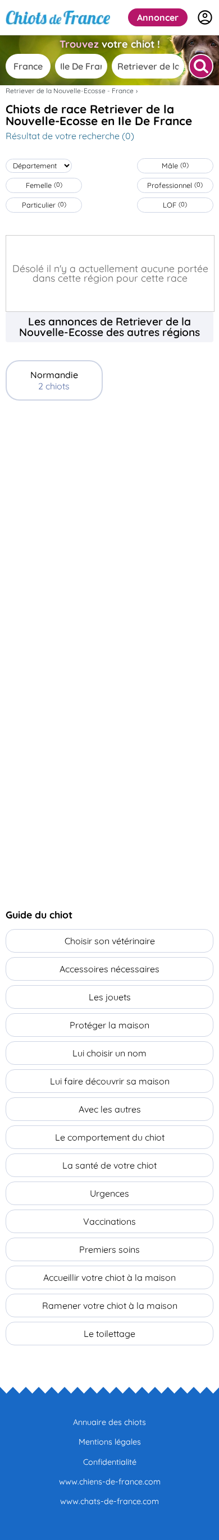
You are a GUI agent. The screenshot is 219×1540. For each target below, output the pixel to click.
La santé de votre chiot (109, 1165)
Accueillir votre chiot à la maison (109, 1277)
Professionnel (175, 185)
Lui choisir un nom (109, 1053)
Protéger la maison (109, 1025)
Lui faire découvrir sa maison (110, 1081)
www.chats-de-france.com (109, 1501)
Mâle (175, 165)
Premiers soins (109, 1249)
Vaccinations (109, 1221)
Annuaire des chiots (109, 1422)
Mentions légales (110, 1442)
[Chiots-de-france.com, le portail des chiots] (58, 17)
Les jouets (110, 997)
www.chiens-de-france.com (110, 1482)
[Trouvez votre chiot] (201, 66)
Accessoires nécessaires (109, 968)
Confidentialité (109, 1462)
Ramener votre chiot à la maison (109, 1305)
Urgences (109, 1193)
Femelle (44, 185)
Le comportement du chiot (110, 1137)
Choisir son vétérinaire (110, 940)
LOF (175, 204)
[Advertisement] (109, 529)
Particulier (44, 204)
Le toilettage (109, 1333)
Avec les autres (110, 1109)
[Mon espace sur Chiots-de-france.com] (205, 17)
